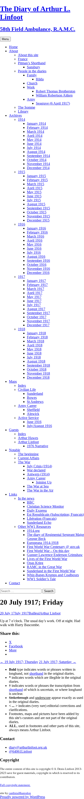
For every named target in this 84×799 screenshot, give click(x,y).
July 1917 (34, 305)
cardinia (14, 793)
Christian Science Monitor (45, 506)
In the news (26, 498)
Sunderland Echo (39, 522)
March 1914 (35, 131)
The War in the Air (40, 490)
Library (23, 111)
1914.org (33, 531)
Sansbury (33, 67)
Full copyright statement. (15, 785)
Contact (14, 583)
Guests (14, 430)
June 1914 (34, 144)
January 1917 (36, 281)
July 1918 (34, 357)
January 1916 (36, 228)
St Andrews (35, 402)
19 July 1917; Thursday (19, 662)
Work (31, 87)
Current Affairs (28, 458)
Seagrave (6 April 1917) (53, 103)
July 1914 (34, 148)
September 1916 (38, 260)
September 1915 (38, 208)
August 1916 (36, 256)
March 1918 (35, 341)
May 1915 (34, 192)
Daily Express (37, 510)
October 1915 (36, 212)
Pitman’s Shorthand (31, 63)
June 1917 (34, 301)
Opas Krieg (35, 563)
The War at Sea (38, 486)
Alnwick (33, 414)
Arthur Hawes (28, 438)
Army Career (27, 406)
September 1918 (38, 365)
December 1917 (38, 325)
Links (13, 494)
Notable (14, 450)
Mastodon (25, 793)
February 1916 (37, 232)
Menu (5, 39)
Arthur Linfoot (28, 442)
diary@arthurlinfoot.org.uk (28, 747)
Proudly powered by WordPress (22, 797)
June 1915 (34, 196)
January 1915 (36, 176)
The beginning (28, 454)
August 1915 (36, 204)
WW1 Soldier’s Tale (41, 579)
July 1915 (34, 200)
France (23, 59)
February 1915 (37, 180)
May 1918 (34, 349)
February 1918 (37, 337)
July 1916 (34, 252)
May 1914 (34, 140)
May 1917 (34, 297)
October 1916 (36, 264)
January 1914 (36, 123)
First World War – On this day (48, 551)
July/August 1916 (39, 426)
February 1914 (37, 127)
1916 (21, 224)
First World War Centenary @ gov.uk (53, 547)
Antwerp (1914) (38, 474)
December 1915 (38, 220)
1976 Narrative (37, 446)
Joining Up (44, 482)
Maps (13, 381)
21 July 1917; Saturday (57, 662)
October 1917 (36, 317)
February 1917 (37, 285)
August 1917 (36, 309)
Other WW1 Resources (34, 526)
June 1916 (34, 248)
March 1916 (35, 236)
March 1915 (35, 184)
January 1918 (36, 333)
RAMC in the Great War (44, 567)
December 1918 (38, 377)
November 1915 (38, 216)
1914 (21, 119)
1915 (21, 172)
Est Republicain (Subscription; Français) (55, 514)
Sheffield (33, 410)
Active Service (28, 418)
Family (32, 75)
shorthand (36, 673)
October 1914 (36, 160)
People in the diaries (32, 71)
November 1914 (38, 164)
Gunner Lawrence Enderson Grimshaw (55, 555)
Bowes (32, 398)
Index (22, 385)
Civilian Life (27, 389)
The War (24, 462)
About (13, 51)
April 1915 (34, 188)
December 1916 (38, 273)
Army (31, 99)
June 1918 (34, 353)
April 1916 (34, 240)
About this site (28, 55)
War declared (36, 470)
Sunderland (35, 393)
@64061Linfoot (20, 751)
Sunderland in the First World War (51, 571)
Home (13, 47)
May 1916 (34, 244)
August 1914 (36, 152)
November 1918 (38, 373)
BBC (30, 502)
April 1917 (34, 293)
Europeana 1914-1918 (42, 543)
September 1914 (38, 156)
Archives (15, 115)
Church (32, 83)
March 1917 (35, 289)
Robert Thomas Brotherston (55, 91)
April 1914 (34, 135)
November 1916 (38, 269)
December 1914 (38, 168)
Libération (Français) (41, 518)
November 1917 (38, 321)
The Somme (26, 107)
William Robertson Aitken (54, 95)
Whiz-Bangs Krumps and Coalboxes (53, 575)
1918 (21, 329)
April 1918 (34, 345)
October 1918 (36, 369)
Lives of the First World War (47, 559)
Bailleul (34, 613)
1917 (21, 277)
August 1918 (36, 361)
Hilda (40, 79)
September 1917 (38, 313)
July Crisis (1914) (39, 466)
